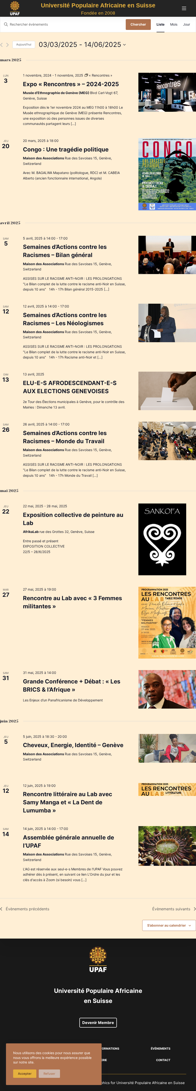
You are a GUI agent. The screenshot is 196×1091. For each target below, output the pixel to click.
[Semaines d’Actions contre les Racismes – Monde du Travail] (167, 441)
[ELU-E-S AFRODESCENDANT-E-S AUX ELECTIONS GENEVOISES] (167, 391)
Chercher (138, 24)
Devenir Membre (98, 1022)
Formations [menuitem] (109, 1048)
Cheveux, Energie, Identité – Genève (73, 745)
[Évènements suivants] (7, 45)
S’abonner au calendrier (166, 925)
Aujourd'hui (23, 44)
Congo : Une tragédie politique (66, 149)
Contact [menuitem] (163, 1060)
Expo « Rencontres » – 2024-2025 (71, 84)
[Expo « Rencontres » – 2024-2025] (167, 92)
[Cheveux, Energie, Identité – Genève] (167, 748)
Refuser (49, 1073)
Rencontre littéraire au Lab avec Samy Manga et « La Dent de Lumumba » (67, 802)
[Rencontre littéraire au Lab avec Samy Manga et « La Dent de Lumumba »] (167, 789)
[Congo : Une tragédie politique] (167, 174)
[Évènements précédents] (1, 45)
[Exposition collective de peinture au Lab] (167, 539)
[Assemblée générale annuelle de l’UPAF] (167, 846)
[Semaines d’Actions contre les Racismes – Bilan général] (167, 255)
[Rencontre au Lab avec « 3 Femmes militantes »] (167, 623)
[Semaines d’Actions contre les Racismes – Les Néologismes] (167, 323)
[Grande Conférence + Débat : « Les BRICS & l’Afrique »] (167, 689)
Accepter (25, 1073)
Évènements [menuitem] (160, 1048)
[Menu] (184, 8)
